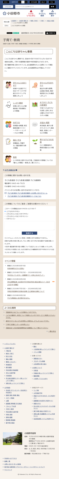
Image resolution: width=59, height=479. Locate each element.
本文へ (6, 2)
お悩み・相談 (50, 20)
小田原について (37, 367)
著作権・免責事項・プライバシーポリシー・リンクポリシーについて (24, 467)
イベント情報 (37, 352)
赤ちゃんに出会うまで (19, 84)
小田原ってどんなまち (41, 378)
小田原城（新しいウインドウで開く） (44, 349)
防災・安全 (9, 356)
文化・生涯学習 (10, 373)
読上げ (43, 2)
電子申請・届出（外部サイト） (42, 411)
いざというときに (10, 344)
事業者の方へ (38, 358)
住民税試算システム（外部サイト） (44, 419)
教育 (15, 157)
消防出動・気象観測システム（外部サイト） (44, 415)
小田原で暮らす (23, 20)
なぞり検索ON (10, 170)
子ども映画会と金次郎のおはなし (18, 298)
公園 (7, 400)
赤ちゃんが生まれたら (46, 84)
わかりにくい (11, 218)
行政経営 (9, 375)
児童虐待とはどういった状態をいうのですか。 (21, 312)
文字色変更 (34, 2)
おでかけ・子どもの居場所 (46, 104)
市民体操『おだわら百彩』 (15, 268)
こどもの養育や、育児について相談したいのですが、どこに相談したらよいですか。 (30, 316)
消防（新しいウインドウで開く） (15, 383)
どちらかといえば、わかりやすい (17, 214)
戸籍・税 (8, 351)
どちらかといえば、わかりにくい (17, 216)
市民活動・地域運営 (12, 370)
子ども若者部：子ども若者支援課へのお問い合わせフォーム (27, 193)
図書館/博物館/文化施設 (14, 403)
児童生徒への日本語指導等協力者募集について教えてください (27, 328)
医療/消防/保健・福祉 (13, 395)
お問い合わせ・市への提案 (12, 464)
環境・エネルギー (11, 362)
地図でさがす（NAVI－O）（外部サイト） (44, 397)
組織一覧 (7, 461)
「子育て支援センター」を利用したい (18, 324)
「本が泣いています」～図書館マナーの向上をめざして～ (26, 275)
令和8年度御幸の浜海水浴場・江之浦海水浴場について (25, 291)
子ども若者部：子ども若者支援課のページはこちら (24, 196)
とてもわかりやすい (13, 211)
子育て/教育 (10, 409)
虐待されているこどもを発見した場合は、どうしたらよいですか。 (27, 321)
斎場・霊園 (9, 417)
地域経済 (9, 364)
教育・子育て (34, 20)
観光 (35, 346)
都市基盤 (9, 367)
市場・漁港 (9, 414)
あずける (16, 122)
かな (51, 2)
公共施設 (7, 387)
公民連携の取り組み (40, 364)
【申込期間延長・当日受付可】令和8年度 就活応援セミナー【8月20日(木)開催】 (28, 283)
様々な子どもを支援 (47, 141)
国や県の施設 (10, 423)
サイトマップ (8, 470)
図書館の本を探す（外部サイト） (43, 400)
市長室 (36, 370)
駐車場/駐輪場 (10, 420)
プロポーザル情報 (39, 361)
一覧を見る (52, 331)
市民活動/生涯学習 (12, 412)
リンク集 (36, 390)
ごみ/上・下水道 (11, 406)
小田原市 (11, 13)
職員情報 (36, 376)
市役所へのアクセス (10, 458)
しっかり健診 (18, 103)
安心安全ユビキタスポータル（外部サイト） (44, 407)
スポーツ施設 (10, 398)
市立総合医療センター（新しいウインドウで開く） (16, 379)
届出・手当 (17, 140)
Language (8, 6)
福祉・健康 (9, 359)
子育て (42, 20)
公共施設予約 (38, 393)
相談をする (37, 403)
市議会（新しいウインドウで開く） (44, 373)
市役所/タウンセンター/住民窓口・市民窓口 (16, 391)
